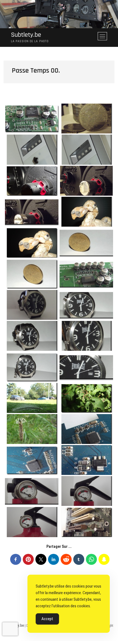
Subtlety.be (26, 35)
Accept (47, 618)
